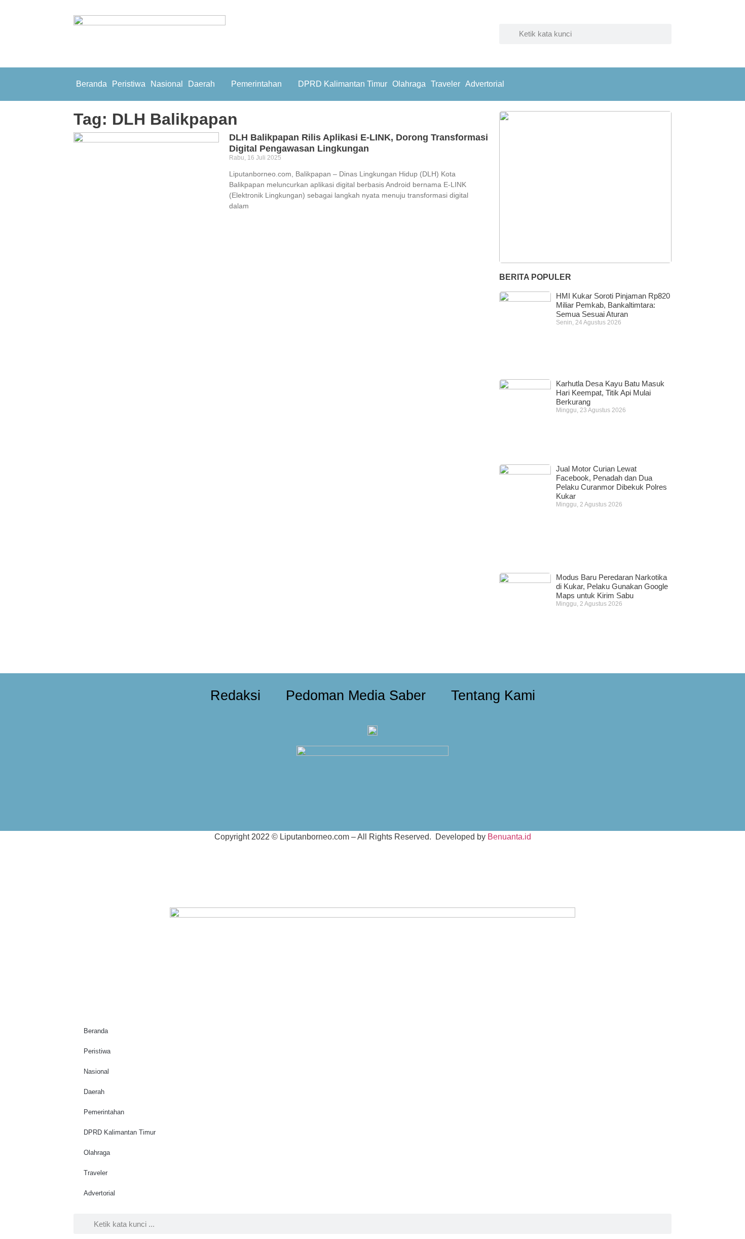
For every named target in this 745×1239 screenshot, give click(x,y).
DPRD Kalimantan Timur (342, 84)
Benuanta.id (509, 836)
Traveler (445, 84)
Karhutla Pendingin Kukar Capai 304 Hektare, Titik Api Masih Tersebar (579, 226)
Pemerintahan (256, 84)
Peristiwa (128, 84)
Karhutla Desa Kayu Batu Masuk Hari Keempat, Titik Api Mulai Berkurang (610, 392)
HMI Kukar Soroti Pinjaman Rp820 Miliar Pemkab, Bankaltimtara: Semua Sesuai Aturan (613, 304)
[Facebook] (638, 82)
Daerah (201, 84)
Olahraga (409, 84)
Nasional (167, 84)
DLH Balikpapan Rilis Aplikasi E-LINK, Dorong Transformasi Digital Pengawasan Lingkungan (358, 143)
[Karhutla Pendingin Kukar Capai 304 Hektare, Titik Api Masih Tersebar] (585, 187)
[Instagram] (661, 82)
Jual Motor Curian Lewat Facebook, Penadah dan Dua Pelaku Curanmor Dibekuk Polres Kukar (611, 482)
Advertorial (484, 84)
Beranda (91, 84)
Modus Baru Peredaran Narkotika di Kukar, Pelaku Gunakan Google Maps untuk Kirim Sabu (612, 586)
